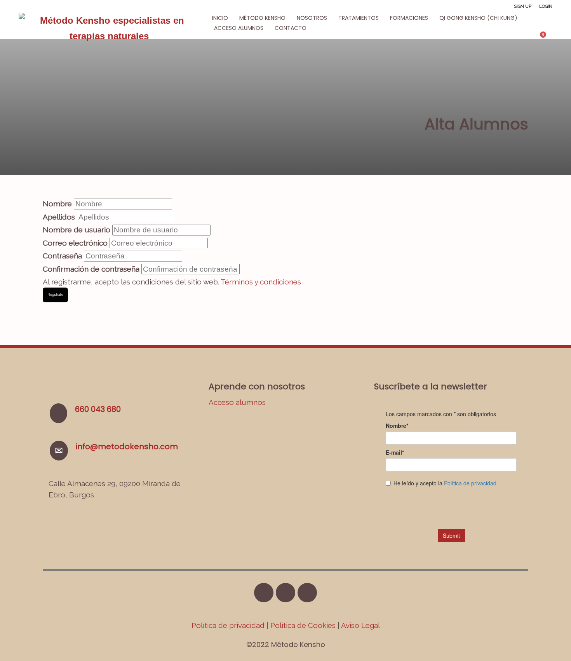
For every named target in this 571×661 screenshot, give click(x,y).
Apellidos (59, 217)
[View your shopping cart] (546, 37)
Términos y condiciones (261, 281)
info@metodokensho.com (127, 446)
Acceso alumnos (237, 402)
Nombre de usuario (76, 229)
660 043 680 (98, 409)
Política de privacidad (228, 625)
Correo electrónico (75, 243)
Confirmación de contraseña (91, 269)
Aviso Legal (360, 625)
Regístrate (55, 294)
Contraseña (62, 255)
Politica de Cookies (303, 625)
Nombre (57, 203)
